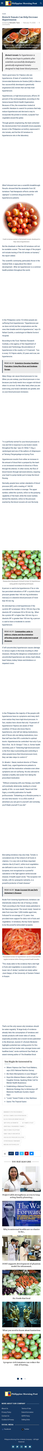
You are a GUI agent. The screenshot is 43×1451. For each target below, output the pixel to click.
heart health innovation (12, 1133)
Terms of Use (26, 1408)
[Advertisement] (21, 160)
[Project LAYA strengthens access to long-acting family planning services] (21, 1179)
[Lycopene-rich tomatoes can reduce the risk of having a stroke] (21, 1346)
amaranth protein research (13, 1112)
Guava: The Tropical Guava (16, 1102)
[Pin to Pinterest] (27, 1153)
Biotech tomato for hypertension (15, 1115)
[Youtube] (25, 1446)
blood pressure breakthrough (14, 1119)
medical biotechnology (11, 1144)
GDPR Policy (26, 1416)
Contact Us (5, 1416)
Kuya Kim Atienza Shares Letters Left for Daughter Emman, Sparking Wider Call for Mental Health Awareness (22, 1080)
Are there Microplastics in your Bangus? (22, 1074)
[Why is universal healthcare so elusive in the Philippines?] (21, 1213)
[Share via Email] (31, 1153)
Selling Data (26, 1419)
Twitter (26, 1429)
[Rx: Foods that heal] (21, 1282)
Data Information (27, 1412)
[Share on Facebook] (17, 1153)
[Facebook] (13, 1446)
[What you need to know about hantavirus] (21, 1314)
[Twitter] (17, 1446)
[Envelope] (29, 1446)
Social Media (7, 1425)
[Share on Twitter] (22, 1153)
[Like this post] (12, 1153)
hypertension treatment (12, 1141)
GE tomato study (27, 1123)
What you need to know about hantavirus (21, 1330)
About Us (5, 1408)
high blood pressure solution (14, 1137)
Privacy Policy (6, 1412)
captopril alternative (11, 1123)
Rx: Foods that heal (21, 1298)
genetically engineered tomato (14, 1126)
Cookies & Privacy (8, 1419)
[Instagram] (21, 1446)
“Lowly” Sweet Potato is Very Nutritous (22, 1098)
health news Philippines (12, 1130)
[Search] (41, 3)
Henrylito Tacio (14, 23)
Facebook (7, 1429)
